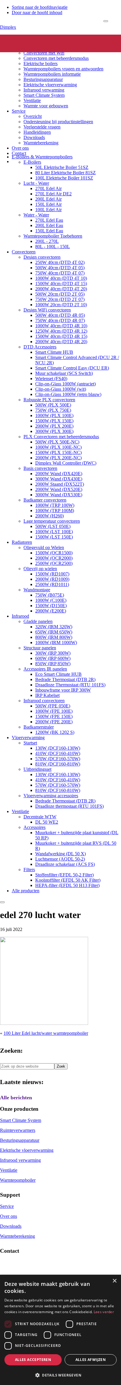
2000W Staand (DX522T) (59, 484)
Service (19, 111)
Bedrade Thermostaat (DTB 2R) (65, 679)
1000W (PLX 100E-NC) (58, 447)
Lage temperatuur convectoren (51, 521)
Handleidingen (37, 132)
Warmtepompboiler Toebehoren (52, 235)
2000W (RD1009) (52, 579)
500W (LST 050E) (52, 526)
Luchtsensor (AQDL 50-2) (60, 858)
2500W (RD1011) (52, 584)
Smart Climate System (44, 95)
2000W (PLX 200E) (54, 426)
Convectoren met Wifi (43, 52)
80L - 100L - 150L (52, 246)
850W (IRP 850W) (52, 663)
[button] (60, 1375)
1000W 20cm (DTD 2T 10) (61, 304)
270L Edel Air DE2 (53, 193)
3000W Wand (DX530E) (58, 494)
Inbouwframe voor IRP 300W (63, 690)
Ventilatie (32, 100)
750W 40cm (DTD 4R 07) (60, 320)
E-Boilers (32, 162)
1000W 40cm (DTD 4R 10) (61, 325)
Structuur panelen (39, 647)
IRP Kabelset (47, 695)
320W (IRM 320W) (53, 626)
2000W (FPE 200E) (54, 721)
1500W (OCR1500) (54, 552)
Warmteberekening (40, 142)
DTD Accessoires (39, 346)
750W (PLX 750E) (53, 410)
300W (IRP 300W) (52, 653)
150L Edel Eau (49, 230)
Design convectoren (41, 257)
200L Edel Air (48, 199)
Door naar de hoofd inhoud (37, 12)
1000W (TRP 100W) (54, 505)
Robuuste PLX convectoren (49, 399)
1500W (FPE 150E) (54, 716)
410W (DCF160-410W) (57, 753)
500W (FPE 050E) (52, 705)
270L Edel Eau (49, 220)
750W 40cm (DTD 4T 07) (60, 272)
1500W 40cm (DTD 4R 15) (61, 336)
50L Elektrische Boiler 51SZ (61, 167)
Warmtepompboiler (18, 1180)
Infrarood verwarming (43, 89)
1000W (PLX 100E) (54, 415)
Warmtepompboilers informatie (52, 74)
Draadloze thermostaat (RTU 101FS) (69, 806)
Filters (29, 869)
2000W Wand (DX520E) (58, 489)
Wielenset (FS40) (51, 378)
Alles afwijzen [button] (90, 1359)
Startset (30, 742)
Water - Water (36, 214)
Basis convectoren (40, 468)
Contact (19, 153)
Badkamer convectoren (44, 499)
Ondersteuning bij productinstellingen (58, 121)
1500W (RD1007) (52, 573)
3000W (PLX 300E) (54, 431)
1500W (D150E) (51, 605)
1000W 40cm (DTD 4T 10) (61, 278)
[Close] (2, 902)
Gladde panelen (38, 621)
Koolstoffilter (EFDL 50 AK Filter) (67, 880)
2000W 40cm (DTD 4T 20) (61, 288)
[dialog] (60, 1330)
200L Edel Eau (49, 225)
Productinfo (22, 42)
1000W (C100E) (50, 600)
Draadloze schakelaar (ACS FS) (65, 864)
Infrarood (20, 616)
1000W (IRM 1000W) (56, 642)
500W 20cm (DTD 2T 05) (60, 294)
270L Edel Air (48, 188)
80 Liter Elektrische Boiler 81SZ (65, 172)
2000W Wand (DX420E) (58, 473)
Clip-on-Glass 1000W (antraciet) (65, 383)
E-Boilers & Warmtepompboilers (42, 156)
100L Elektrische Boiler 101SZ (64, 177)
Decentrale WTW (39, 816)
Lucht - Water (36, 183)
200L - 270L (47, 241)
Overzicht (32, 116)
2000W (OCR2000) (54, 558)
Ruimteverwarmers (17, 1130)
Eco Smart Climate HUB (58, 674)
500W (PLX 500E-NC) (57, 441)
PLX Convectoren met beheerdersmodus (61, 436)
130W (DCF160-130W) (57, 748)
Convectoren (35, 47)
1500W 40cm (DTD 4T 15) (61, 283)
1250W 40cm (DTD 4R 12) (61, 331)
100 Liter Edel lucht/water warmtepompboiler (46, 1033)
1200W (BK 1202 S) (54, 732)
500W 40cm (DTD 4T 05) (60, 267)
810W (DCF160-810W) (57, 763)
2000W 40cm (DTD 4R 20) (61, 341)
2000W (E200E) (50, 610)
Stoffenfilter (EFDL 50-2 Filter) (64, 874)
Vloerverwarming (28, 737)
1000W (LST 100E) (54, 531)
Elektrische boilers (40, 63)
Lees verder (104, 1311)
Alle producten (25, 890)
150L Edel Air (48, 204)
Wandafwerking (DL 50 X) (60, 853)
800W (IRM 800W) (53, 637)
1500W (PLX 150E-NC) (58, 452)
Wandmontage (36, 589)
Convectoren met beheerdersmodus (56, 58)
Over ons (20, 147)
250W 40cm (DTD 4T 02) (60, 262)
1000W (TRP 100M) (54, 510)
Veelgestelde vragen (41, 126)
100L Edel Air (48, 209)
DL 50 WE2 (46, 822)
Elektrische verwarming (34, 37)
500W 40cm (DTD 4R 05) (60, 315)
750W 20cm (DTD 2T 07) (60, 299)
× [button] (114, 1281)
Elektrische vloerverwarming (50, 84)
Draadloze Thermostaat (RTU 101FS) (70, 684)
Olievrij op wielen (40, 568)
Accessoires (34, 827)
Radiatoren (22, 542)
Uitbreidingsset (37, 769)
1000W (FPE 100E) (54, 711)
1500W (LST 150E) (54, 536)
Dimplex (8, 27)
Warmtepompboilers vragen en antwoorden (63, 68)
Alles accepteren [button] (33, 1359)
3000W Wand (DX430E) (58, 478)
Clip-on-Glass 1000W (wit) (60, 389)
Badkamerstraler (38, 726)
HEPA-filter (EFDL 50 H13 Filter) (67, 885)
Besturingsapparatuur (43, 79)
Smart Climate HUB (54, 352)
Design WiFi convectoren (47, 309)
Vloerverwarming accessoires (50, 795)
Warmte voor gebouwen (45, 105)
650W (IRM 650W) (53, 631)
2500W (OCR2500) (54, 563)
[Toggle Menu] (105, 21)
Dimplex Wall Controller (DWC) (65, 462)
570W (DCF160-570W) (57, 758)
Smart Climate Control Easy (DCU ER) (72, 367)
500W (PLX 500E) (53, 404)
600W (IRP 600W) (52, 658)
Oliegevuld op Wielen (43, 547)
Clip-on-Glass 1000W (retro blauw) (68, 394)
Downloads (34, 137)
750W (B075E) (49, 594)
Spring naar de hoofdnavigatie (40, 7)
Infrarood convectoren (44, 700)
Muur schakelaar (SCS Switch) (64, 373)
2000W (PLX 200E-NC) (58, 457)
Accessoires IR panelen (45, 668)
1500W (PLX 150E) (54, 420)
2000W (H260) (49, 515)
